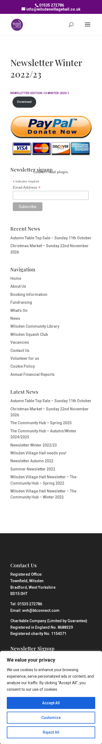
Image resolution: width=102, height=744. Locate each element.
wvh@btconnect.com (41, 610)
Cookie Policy (22, 366)
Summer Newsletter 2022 (32, 469)
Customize (51, 717)
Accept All (51, 703)
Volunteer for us (24, 358)
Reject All (51, 732)
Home (15, 278)
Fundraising (21, 302)
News (15, 318)
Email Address (27, 187)
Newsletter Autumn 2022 (31, 461)
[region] (51, 697)
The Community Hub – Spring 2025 (41, 423)
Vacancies (19, 342)
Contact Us (19, 350)
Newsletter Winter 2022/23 (33, 445)
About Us (18, 286)
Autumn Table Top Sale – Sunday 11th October (50, 238)
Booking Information (28, 294)
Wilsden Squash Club (29, 334)
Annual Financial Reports (32, 374)
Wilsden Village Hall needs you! (38, 453)
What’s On (18, 310)
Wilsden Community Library (34, 326)
